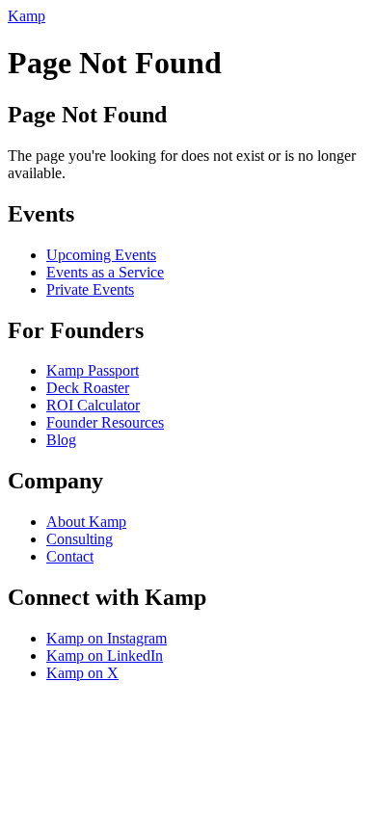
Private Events (90, 289)
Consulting (79, 539)
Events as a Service (105, 272)
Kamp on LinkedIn (104, 655)
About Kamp (86, 521)
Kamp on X (82, 673)
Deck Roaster (87, 388)
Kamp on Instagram (106, 638)
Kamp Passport (92, 370)
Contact (70, 556)
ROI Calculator (93, 405)
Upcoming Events (101, 255)
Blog (61, 440)
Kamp (26, 16)
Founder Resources (105, 422)
